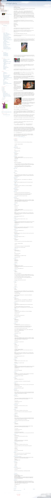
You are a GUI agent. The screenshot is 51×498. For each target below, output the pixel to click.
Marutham (15, 389)
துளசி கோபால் (15, 147)
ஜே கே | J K (15, 168)
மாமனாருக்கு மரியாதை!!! (5, 35)
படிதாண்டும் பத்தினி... (5, 41)
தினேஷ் (14, 452)
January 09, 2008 (15, 466)
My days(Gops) (15, 404)
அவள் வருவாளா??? (5, 66)
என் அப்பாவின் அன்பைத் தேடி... (6, 76)
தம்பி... (4, 74)
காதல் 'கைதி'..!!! (5, 52)
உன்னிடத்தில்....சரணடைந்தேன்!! (6, 59)
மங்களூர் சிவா (15, 184)
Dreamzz (14, 152)
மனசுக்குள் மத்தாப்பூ (11, 3)
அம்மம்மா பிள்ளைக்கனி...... (6, 55)
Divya (14, 238)
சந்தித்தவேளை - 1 (5, 72)
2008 (3, 89)
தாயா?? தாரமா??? (5, 45)
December (4, 91)
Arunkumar (15, 395)
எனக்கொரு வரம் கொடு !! (5, 79)
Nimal (14, 409)
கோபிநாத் (15, 197)
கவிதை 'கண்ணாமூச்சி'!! (5, 53)
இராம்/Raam (15, 188)
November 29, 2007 (16, 237)
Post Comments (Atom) (19, 490)
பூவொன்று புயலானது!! (5, 82)
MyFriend (15, 191)
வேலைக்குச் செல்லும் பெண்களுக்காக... (7, 37)
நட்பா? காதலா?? (5, 81)
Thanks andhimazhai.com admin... (6, 114)
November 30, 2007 (16, 394)
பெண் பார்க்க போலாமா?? (5, 46)
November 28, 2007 (16, 203)
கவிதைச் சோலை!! (5, 25)
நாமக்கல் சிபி (15, 467)
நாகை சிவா (15, 181)
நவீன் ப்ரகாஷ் (15, 177)
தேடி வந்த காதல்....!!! (5, 73)
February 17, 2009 (15, 479)
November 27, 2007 (16, 146)
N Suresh (15, 461)
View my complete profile (8, 14)
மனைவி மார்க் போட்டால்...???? (6, 36)
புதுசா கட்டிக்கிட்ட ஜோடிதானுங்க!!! (6, 44)
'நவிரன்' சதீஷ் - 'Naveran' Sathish (17, 456)
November (4, 92)
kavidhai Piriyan (15, 235)
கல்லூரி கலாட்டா (5, 68)
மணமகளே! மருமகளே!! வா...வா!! (6, 47)
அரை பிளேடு (15, 139)
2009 (3, 88)
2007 (3, 90)
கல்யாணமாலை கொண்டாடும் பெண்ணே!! (7, 83)
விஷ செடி (4, 84)
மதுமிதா (4, 65)
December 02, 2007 (16, 408)
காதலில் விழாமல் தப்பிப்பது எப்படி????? (7, 34)
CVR (14, 204)
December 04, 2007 (16, 455)
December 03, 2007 (16, 421)
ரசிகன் (14, 220)
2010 (3, 87)
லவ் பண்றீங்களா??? (5, 43)
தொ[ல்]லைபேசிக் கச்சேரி (5, 67)
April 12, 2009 (15, 486)
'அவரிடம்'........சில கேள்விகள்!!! (6, 33)
